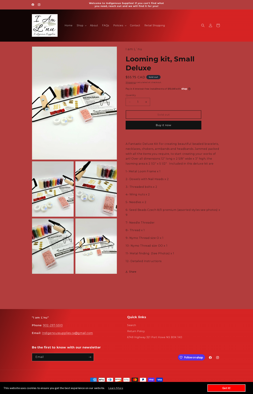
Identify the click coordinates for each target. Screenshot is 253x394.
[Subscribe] (90, 357)
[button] (81, 25)
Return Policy (136, 331)
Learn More (115, 388)
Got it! (226, 388)
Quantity (131, 95)
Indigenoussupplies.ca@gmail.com (67, 333)
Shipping (131, 82)
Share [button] (132, 271)
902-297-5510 (53, 325)
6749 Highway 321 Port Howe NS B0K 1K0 (154, 337)
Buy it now (163, 125)
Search (131, 325)
